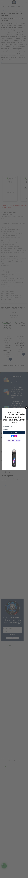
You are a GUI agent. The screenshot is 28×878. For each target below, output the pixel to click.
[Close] (26, 407)
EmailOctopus (17, 440)
